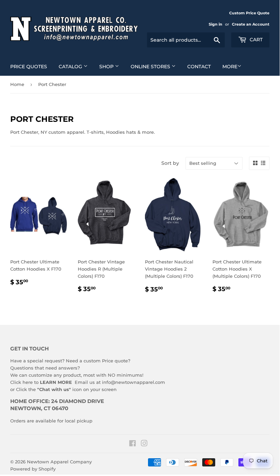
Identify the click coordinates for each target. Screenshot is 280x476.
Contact (199, 66)
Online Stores (151, 66)
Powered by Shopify (33, 469)
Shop (107, 66)
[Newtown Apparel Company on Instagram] (144, 444)
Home (17, 84)
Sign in (215, 24)
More (229, 66)
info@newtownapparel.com (133, 382)
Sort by (170, 163)
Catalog (71, 66)
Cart (255, 40)
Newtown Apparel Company (59, 461)
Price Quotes (28, 66)
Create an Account (250, 24)
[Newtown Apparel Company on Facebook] (132, 444)
